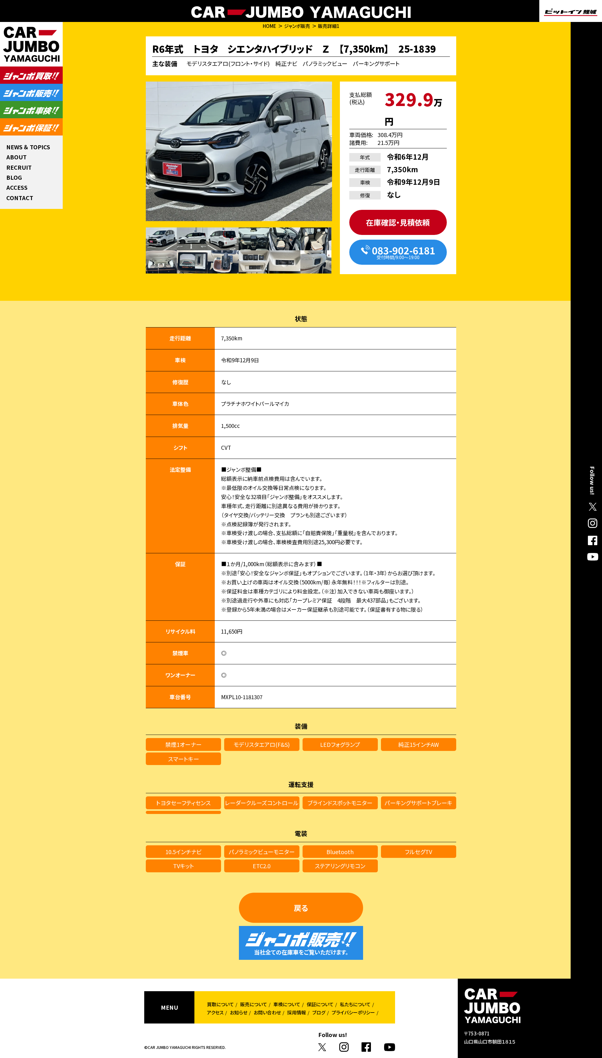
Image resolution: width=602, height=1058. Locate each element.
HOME (269, 26)
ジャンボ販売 (297, 26)
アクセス (215, 1012)
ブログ (318, 1012)
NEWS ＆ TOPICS (28, 147)
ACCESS (17, 187)
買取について (220, 1004)
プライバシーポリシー (353, 1012)
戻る (301, 907)
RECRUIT (19, 167)
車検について (286, 1004)
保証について (320, 1004)
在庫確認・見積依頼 (398, 222)
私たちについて (355, 1004)
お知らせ (238, 1012)
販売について (253, 1004)
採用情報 (296, 1012)
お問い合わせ (267, 1012)
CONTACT (19, 198)
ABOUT (16, 157)
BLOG (14, 177)
